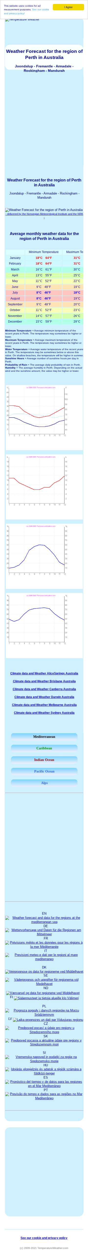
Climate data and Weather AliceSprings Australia (44, 673)
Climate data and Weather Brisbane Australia (44, 681)
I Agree (68, 7)
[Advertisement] (44, 121)
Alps (44, 783)
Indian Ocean (44, 760)
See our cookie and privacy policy (44, 1237)
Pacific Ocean (44, 771)
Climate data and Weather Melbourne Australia (44, 705)
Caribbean (44, 748)
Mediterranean (44, 737)
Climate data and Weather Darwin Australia (44, 697)
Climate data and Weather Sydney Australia (44, 712)
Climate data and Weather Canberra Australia (44, 689)
